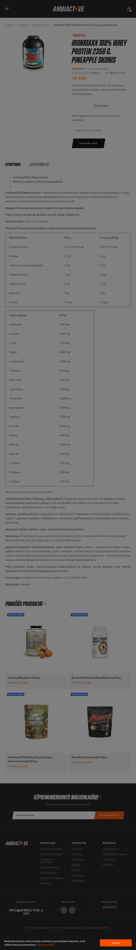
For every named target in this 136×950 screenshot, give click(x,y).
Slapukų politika (45, 944)
